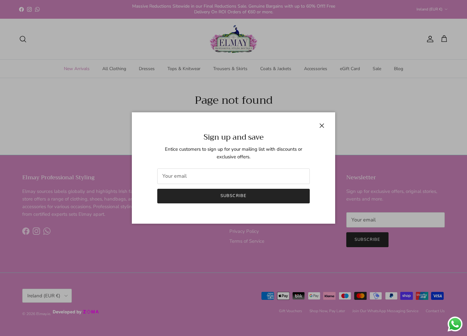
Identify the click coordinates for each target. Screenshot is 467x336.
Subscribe (233, 196)
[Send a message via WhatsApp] (455, 324)
